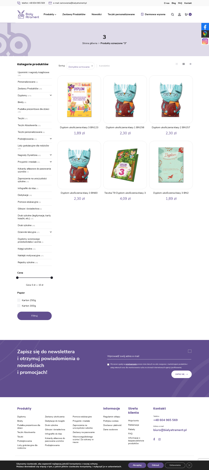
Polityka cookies (111, 421)
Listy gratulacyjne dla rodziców (33, 145)
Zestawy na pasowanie (84, 432)
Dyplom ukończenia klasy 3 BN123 (79, 127)
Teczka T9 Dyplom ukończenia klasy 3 (125, 193)
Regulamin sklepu (111, 416)
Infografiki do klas (27, 188)
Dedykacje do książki (55, 421)
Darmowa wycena (155, 14)
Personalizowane (26, 81)
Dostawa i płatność (112, 425)
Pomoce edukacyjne (28, 201)
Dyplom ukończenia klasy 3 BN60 (79, 193)
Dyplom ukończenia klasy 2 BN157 (171, 127)
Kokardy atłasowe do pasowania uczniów (34, 170)
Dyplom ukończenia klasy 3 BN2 (171, 193)
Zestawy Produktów (74, 14)
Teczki (21, 118)
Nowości (97, 14)
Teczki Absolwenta (27, 125)
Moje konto (133, 420)
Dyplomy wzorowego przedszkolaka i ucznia (29, 240)
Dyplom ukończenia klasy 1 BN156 (125, 127)
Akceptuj (137, 465)
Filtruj (34, 315)
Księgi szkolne (25, 248)
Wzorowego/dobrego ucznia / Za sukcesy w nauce (83, 439)
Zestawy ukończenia (54, 416)
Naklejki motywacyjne (29, 255)
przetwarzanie (131, 364)
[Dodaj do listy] (97, 79)
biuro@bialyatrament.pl (170, 430)
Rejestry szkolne (26, 262)
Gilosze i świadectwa (28, 208)
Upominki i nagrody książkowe (33, 72)
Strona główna (89, 43)
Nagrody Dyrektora (27, 155)
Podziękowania (26, 138)
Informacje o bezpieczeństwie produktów (136, 440)
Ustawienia (175, 465)
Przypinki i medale (27, 161)
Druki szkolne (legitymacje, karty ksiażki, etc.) (34, 217)
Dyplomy (22, 95)
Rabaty (131, 429)
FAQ (180, 3)
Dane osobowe (110, 429)
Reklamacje (133, 424)
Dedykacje (23, 195)
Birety (21, 102)
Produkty (49, 14)
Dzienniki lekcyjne (27, 232)
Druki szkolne (25, 225)
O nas (166, 3)
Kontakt (188, 3)
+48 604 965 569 (33, 3)
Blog (174, 3)
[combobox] (81, 65)
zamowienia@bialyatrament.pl (70, 3)
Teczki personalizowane (121, 14)
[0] (186, 14)
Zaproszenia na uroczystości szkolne (32, 180)
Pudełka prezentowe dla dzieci (33, 109)
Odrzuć (155, 465)
